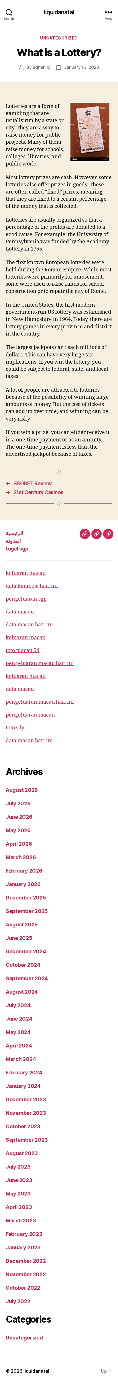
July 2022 (18, 1301)
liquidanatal (59, 12)
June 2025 (19, 938)
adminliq (41, 67)
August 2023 (22, 1153)
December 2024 (26, 951)
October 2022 (23, 1288)
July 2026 (18, 803)
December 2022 (26, 1261)
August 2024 (22, 992)
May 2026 (18, 830)
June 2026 (19, 817)
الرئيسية (14, 533)
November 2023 (26, 1113)
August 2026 (22, 790)
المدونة (13, 541)
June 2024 (19, 1019)
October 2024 (23, 965)
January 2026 (23, 884)
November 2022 (26, 1274)
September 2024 (27, 978)
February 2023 (24, 1234)
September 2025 (27, 911)
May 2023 (18, 1194)
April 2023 (19, 1207)
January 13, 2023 (81, 67)
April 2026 (19, 844)
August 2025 (22, 925)
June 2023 (19, 1180)
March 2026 (21, 857)
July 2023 (18, 1167)
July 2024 (18, 1005)
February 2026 (24, 871)
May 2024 (18, 1032)
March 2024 (21, 1059)
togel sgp (17, 549)
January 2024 (23, 1086)
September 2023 (27, 1140)
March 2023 (21, 1221)
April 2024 (19, 1046)
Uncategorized (59, 37)
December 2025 (26, 898)
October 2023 (23, 1126)
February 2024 (24, 1073)
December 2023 (26, 1099)
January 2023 (23, 1247)
